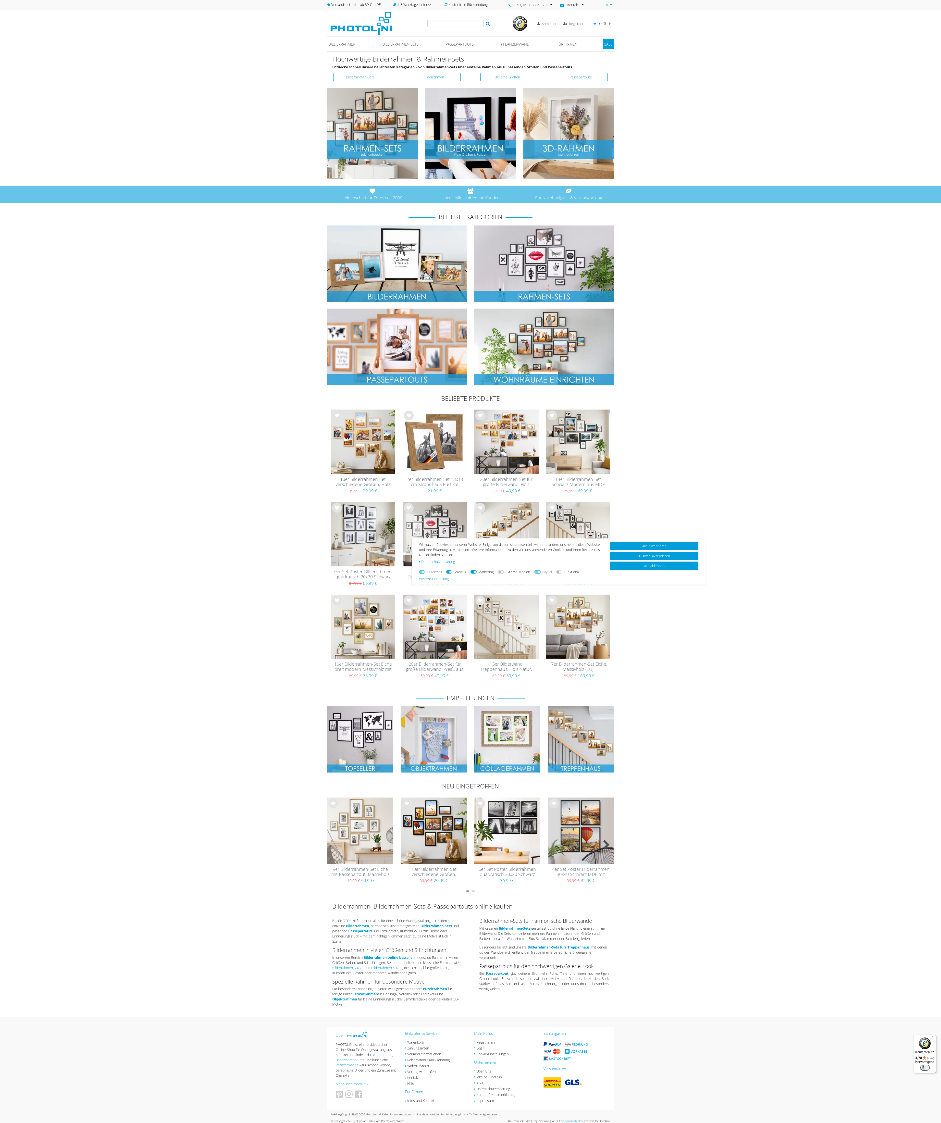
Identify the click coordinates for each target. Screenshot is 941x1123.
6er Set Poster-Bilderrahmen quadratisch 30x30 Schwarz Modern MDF (507, 872)
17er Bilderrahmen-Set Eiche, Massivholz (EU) (578, 666)
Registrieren (485, 1042)
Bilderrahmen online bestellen (389, 957)
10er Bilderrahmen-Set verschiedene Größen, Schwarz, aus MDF (434, 872)
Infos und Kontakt (420, 1100)
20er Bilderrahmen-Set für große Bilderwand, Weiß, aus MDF (434, 666)
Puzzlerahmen (435, 988)
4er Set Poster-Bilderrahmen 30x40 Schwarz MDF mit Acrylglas (580, 872)
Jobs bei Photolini (489, 1077)
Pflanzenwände (347, 1065)
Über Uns (483, 1071)
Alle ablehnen (654, 565)
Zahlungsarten (418, 1048)
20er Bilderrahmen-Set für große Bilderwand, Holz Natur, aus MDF (506, 482)
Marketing (486, 572)
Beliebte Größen (507, 77)
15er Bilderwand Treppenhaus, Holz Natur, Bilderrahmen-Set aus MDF (506, 666)
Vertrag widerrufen (421, 1071)
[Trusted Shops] (520, 23)
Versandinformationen (424, 1054)
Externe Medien (518, 572)
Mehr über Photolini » (352, 1084)
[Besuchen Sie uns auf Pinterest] (340, 1096)
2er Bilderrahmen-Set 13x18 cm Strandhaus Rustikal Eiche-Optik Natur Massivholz (434, 482)
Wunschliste (337, 419)
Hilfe (410, 1083)
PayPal (547, 572)
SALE (608, 44)
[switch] (925, 1068)
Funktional (572, 572)
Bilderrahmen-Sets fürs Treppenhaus (559, 947)
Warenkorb (415, 1042)
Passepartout (497, 973)
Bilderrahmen (342, 44)
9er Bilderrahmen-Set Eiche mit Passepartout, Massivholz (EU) (360, 872)
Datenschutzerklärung (493, 1088)
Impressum (485, 1100)
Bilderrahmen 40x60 (386, 967)
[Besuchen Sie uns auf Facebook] (359, 1096)
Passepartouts (460, 44)
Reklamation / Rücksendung (428, 1060)
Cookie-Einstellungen (492, 1054)
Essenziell (434, 572)
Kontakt (413, 1077)
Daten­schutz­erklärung (438, 561)
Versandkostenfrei (572, 1121)
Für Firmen (567, 44)
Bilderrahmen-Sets (401, 44)
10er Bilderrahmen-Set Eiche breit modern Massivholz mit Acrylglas (363, 666)
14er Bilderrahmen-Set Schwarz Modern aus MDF (578, 482)
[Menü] (933, 1038)
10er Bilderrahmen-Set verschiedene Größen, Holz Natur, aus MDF (363, 482)
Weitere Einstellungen (436, 578)
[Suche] (488, 23)
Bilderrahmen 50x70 (347, 967)
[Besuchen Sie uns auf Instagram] (349, 1096)
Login (480, 1048)
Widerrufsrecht (418, 1065)
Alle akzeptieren (654, 546)
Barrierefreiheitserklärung (495, 1094)
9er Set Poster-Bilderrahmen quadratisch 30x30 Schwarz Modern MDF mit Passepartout (363, 574)
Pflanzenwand (515, 44)
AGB (479, 1083)
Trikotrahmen (366, 994)
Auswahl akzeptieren (654, 555)
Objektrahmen (344, 999)
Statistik (460, 572)
